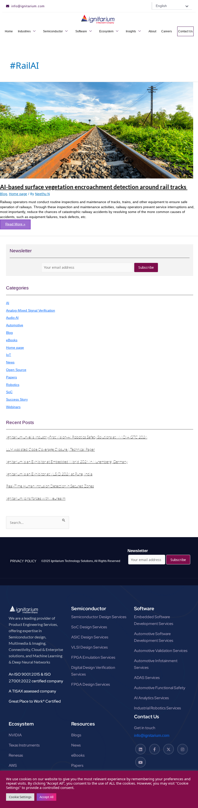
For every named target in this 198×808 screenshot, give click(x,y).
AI (7, 303)
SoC (9, 392)
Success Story (17, 399)
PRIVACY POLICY (23, 561)
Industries (24, 31)
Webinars (13, 407)
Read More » (18, 222)
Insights (131, 31)
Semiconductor (53, 31)
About (152, 31)
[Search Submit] (63, 519)
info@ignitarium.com (28, 6)
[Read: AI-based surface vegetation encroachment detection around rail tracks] (96, 130)
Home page (18, 194)
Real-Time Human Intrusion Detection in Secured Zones (50, 486)
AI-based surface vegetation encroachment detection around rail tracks (93, 187)
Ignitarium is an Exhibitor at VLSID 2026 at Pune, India (49, 474)
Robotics (12, 385)
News (10, 362)
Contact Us (185, 31)
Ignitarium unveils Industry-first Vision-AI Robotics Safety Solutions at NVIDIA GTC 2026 (76, 437)
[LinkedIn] (140, 749)
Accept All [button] (46, 797)
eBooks (11, 340)
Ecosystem (106, 31)
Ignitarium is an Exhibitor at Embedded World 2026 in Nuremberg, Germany (67, 461)
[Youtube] (140, 762)
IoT (8, 355)
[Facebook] (154, 749)
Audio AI (12, 318)
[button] (172, 6)
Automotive (14, 325)
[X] (168, 749)
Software (81, 31)
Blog (3, 194)
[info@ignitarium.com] (7, 6)
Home (9, 31)
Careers (166, 31)
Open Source (16, 370)
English (161, 6)
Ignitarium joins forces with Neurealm (35, 498)
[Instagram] (182, 749)
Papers (11, 377)
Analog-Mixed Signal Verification (30, 310)
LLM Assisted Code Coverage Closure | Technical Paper (50, 449)
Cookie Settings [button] (20, 797)
